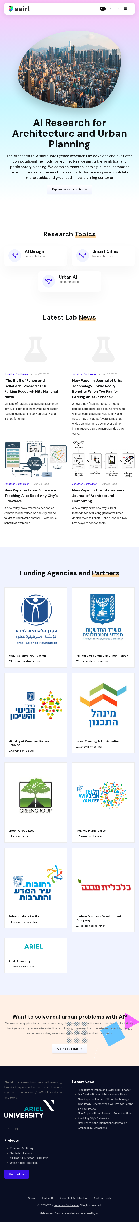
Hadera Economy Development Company (98, 918)
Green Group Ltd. (21, 830)
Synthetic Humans (21, 1153)
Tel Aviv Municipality (91, 830)
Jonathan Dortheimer (16, 374)
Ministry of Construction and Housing (30, 743)
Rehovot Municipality (24, 916)
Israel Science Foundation (27, 655)
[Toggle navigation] (125, 8)
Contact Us (47, 1198)
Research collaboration (92, 836)
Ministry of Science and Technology (102, 655)
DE (118, 8)
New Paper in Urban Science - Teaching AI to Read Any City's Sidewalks (31, 495)
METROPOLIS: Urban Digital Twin (29, 1158)
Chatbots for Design (22, 1148)
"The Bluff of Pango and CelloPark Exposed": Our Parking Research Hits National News (31, 388)
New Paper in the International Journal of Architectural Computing (98, 495)
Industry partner (20, 836)
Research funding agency (25, 661)
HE (110, 8)
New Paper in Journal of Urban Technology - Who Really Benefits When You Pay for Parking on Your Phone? (98, 388)
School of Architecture (74, 1198)
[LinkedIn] (8, 1129)
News (31, 1198)
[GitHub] (16, 1129)
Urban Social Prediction (24, 1162)
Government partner (22, 750)
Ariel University (20, 961)
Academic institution (23, 966)
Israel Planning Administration (98, 741)
